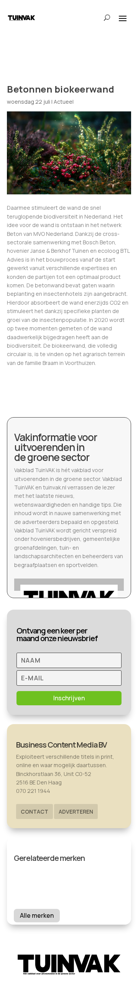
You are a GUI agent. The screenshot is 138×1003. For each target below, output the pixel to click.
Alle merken (37, 915)
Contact (34, 811)
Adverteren (76, 811)
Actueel (64, 101)
